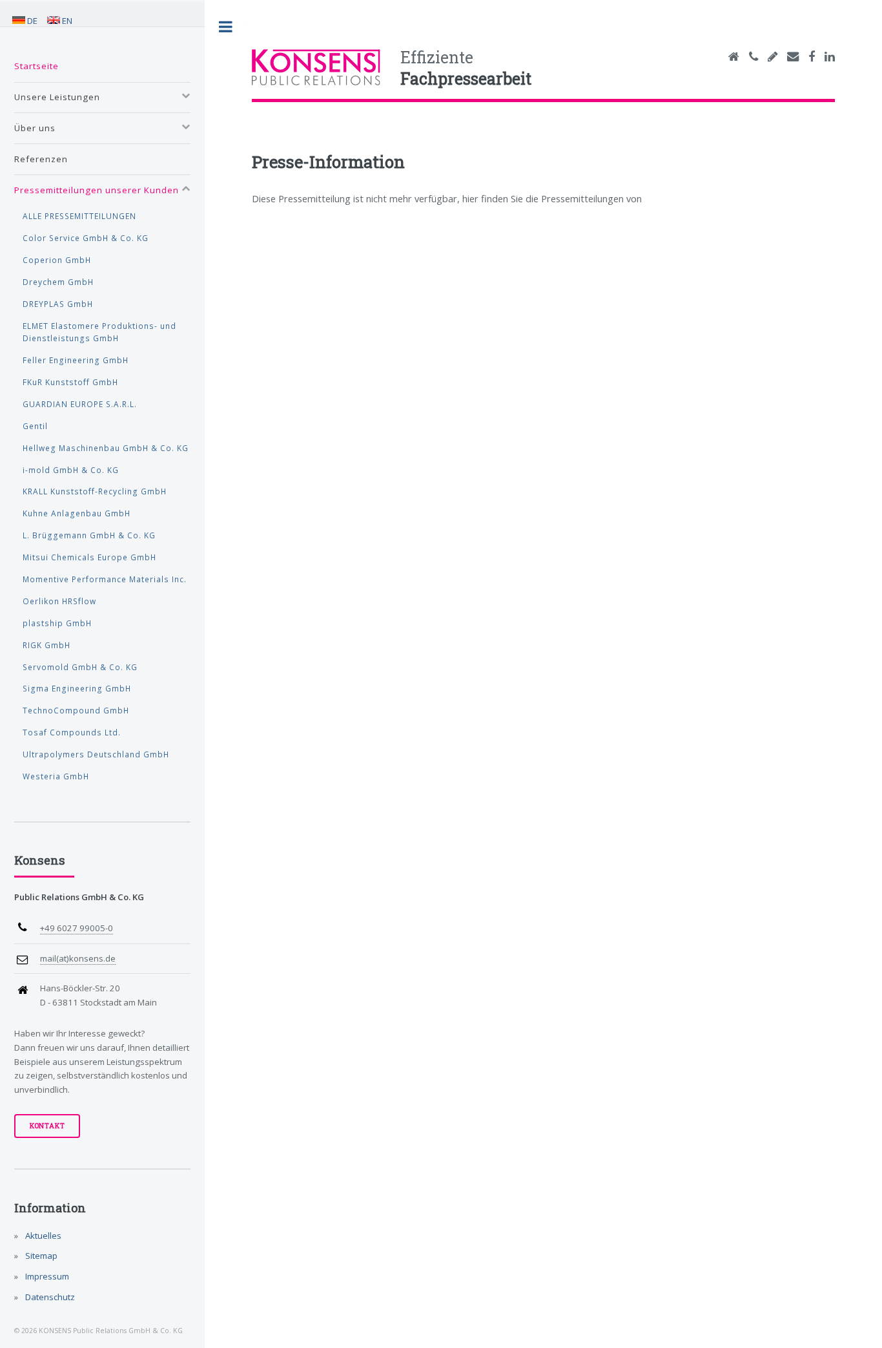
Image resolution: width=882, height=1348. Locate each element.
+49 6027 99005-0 (76, 928)
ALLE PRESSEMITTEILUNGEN (79, 216)
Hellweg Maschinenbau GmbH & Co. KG (106, 448)
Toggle (226, 27)
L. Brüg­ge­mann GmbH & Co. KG (89, 535)
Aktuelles (42, 1235)
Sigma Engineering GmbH (77, 688)
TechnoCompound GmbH (76, 710)
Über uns (35, 128)
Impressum (46, 1276)
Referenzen (41, 159)
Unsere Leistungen (57, 97)
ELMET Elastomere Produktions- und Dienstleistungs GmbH (99, 332)
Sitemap (40, 1255)
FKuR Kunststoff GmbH (70, 382)
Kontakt (47, 1125)
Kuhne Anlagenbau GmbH (76, 513)
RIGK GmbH (46, 645)
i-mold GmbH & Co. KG (71, 470)
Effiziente (465, 68)
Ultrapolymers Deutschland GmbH (96, 754)
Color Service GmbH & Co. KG (86, 238)
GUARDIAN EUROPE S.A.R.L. (80, 404)
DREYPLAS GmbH (58, 304)
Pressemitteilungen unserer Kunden (96, 190)
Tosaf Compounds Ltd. (72, 732)
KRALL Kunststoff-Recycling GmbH (95, 491)
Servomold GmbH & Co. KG (80, 667)
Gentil (35, 426)
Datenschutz (49, 1297)
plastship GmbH (57, 623)
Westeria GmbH (56, 776)
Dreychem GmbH (58, 282)
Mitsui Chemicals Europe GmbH (89, 557)
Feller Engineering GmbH (75, 360)
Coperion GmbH (57, 260)
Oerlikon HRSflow (59, 601)
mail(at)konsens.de (78, 958)
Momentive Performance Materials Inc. (105, 579)
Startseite (36, 66)
